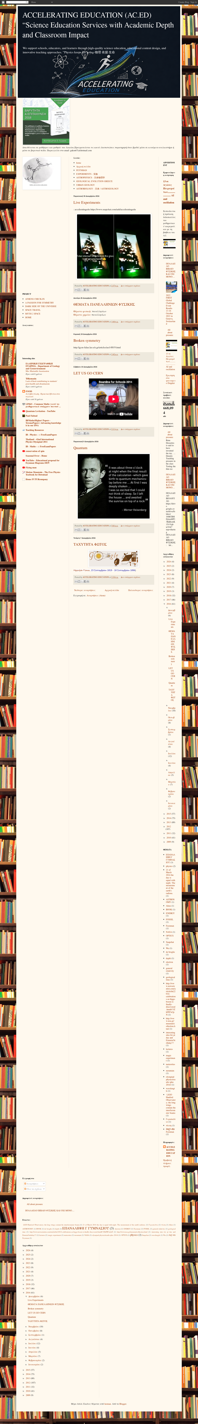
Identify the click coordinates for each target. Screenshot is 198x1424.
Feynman (170, 925)
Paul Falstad (31, 415)
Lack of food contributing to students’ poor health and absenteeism (41, 382)
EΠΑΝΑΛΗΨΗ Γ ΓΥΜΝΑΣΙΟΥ (170, 858)
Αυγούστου (171, 742)
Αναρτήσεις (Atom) (96, 595)
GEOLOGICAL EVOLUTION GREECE (94, 181)
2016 (169, 603)
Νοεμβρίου (33, 1326)
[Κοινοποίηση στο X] (82, 289)
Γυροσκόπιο (153, 1225)
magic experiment (170, 1058)
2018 (169, 595)
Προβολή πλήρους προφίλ (167, 1163)
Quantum (80, 447)
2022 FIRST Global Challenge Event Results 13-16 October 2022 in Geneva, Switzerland (170, 309)
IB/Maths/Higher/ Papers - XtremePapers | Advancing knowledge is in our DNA (43, 423)
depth (168, 958)
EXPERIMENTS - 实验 (87, 173)
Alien (168, 905)
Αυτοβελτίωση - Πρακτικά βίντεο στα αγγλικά (43, 395)
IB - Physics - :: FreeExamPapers (41, 434)
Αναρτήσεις (32, 1183)
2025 (169, 565)
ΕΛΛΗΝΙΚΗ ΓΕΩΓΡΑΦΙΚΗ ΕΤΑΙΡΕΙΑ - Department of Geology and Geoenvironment (43, 366)
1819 (109, 570)
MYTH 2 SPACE (32, 313)
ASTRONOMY (170, 900)
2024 (169, 570)
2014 (169, 818)
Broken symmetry (86, 340)
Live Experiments (86, 202)
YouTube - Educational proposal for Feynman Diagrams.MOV (42, 461)
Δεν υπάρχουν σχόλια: (130, 285)
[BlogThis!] (79, 289)
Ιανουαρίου (171, 804)
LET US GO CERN (88, 373)
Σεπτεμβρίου (171, 731)
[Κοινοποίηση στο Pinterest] (87, 289)
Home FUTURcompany (37, 479)
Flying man (31, 467)
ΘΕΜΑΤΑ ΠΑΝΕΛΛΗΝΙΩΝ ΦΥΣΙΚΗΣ (104, 304)
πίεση (168, 1125)
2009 (169, 841)
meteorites (170, 1064)
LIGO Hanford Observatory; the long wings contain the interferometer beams (171, 1103)
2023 (169, 574)
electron (169, 961)
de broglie (170, 951)
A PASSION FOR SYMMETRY (39, 302)
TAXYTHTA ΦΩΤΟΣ (90, 544)
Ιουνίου (172, 762)
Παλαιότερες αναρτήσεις (140, 590)
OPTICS (170, 935)
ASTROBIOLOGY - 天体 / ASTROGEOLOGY (97, 188)
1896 (132, 570)
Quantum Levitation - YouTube (40, 411)
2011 (169, 833)
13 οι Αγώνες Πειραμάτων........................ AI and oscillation (169, 191)
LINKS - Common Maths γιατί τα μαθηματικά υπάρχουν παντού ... (43, 405)
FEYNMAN (81, 170)
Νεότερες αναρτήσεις (84, 590)
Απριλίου (33, 1351)
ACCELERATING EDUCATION (170, 1151)
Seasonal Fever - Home (36, 455)
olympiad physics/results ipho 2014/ (170, 1080)
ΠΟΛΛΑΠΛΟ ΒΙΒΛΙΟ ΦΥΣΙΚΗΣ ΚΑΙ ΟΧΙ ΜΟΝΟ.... (171, 270)
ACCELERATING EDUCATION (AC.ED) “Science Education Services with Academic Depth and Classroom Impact (98, 24)
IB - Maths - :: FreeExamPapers (41, 446)
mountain (170, 1070)
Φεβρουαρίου (171, 792)
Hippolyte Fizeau (81, 570)
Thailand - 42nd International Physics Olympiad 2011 (40, 440)
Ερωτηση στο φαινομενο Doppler (171, 379)
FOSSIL (169, 919)
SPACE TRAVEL (33, 309)
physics (169, 866)
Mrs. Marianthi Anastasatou (37, 371)
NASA (169, 931)
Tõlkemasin (31, 378)
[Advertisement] (43, 241)
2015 (169, 813)
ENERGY (170, 913)
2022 (169, 578)
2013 (169, 822)
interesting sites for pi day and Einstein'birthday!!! (170, 1037)
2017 (169, 599)
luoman (107, 1403)
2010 (169, 837)
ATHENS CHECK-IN (35, 298)
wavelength (170, 1089)
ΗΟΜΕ (28, 317)
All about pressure (169, 332)
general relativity (170, 969)
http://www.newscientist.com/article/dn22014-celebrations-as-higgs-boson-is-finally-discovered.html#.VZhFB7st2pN (171, 999)
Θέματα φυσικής (82, 311)
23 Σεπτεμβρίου (99, 570)
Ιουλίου (172, 753)
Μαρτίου (33, 1356)
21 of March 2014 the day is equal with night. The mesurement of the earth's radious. (170, 881)
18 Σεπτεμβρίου (122, 570)
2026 (169, 561)
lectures (169, 1049)
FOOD (29, 391)
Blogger (122, 1403)
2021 (169, 582)
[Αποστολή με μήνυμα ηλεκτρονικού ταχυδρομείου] (76, 289)
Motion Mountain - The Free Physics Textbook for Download (43, 473)
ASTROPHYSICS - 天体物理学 (90, 177)
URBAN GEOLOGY (85, 184)
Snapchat (170, 942)
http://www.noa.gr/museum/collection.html (170, 1023)
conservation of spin (35, 451)
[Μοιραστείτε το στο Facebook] (84, 289)
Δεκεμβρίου (171, 611)
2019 (169, 591)
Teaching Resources (35, 430)
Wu (167, 948)
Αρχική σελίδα (83, 166)
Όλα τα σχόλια (34, 1188)
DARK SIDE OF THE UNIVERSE (40, 306)
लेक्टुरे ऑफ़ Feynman (170, 1130)
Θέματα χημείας (82, 314)
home (78, 162)
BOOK (169, 909)
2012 (169, 826)
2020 (169, 586)
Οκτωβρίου (171, 718)
